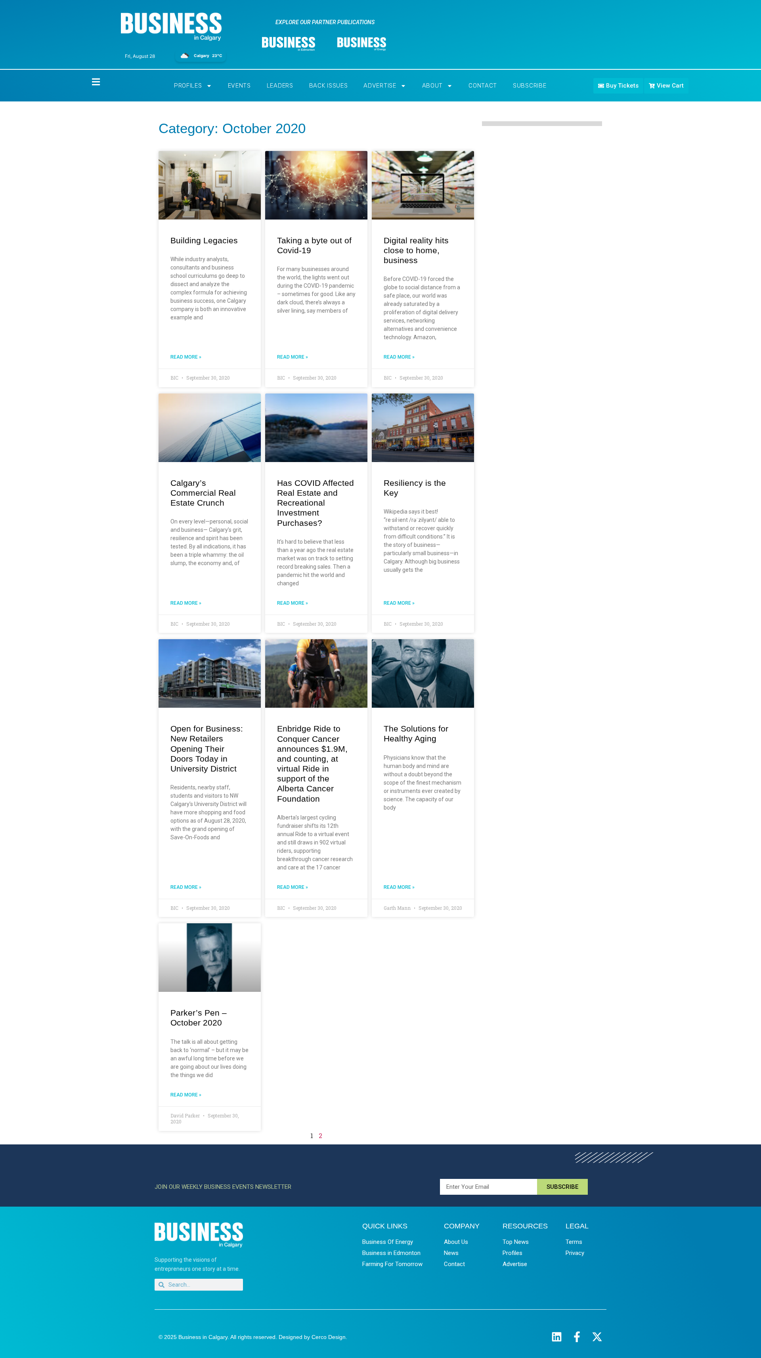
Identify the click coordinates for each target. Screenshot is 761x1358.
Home (89, 81)
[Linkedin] (556, 1336)
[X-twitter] (597, 1336)
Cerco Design (329, 1337)
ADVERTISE (379, 85)
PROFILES (188, 85)
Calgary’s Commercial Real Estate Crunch (203, 492)
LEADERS (280, 85)
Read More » (185, 357)
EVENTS (239, 85)
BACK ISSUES (328, 85)
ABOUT (432, 85)
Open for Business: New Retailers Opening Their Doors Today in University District (206, 748)
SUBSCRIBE (529, 85)
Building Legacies (204, 240)
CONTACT (482, 85)
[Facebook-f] (577, 1336)
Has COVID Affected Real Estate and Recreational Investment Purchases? (315, 502)
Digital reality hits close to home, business (416, 250)
